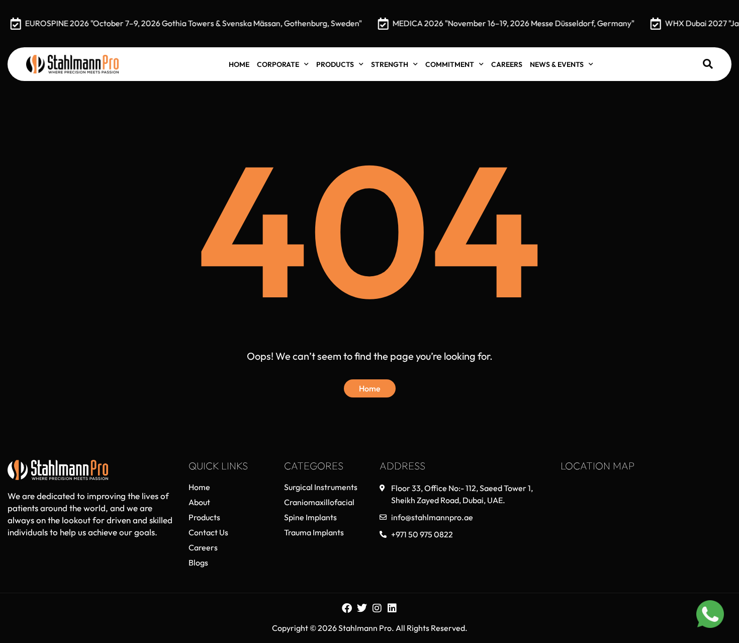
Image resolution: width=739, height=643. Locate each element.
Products (335, 64)
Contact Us (208, 532)
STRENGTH (389, 64)
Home (239, 64)
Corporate (278, 64)
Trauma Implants (314, 532)
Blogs (198, 562)
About (199, 502)
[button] (708, 64)
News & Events (557, 64)
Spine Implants (310, 517)
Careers (506, 64)
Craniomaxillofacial (319, 502)
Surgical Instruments (320, 487)
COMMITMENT (449, 64)
